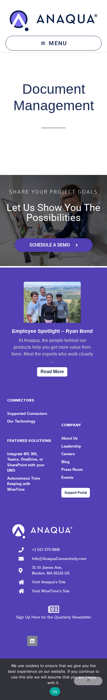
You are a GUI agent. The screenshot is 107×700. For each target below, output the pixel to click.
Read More (52, 371)
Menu (58, 43)
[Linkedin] (32, 641)
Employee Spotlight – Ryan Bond (52, 331)
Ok (55, 691)
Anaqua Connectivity (53, 21)
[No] (88, 681)
